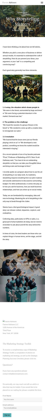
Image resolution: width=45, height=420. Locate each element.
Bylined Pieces (22, 12)
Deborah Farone (19, 30)
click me (33, 359)
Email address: (8, 405)
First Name (7, 396)
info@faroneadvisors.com (17, 374)
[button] (42, 2)
